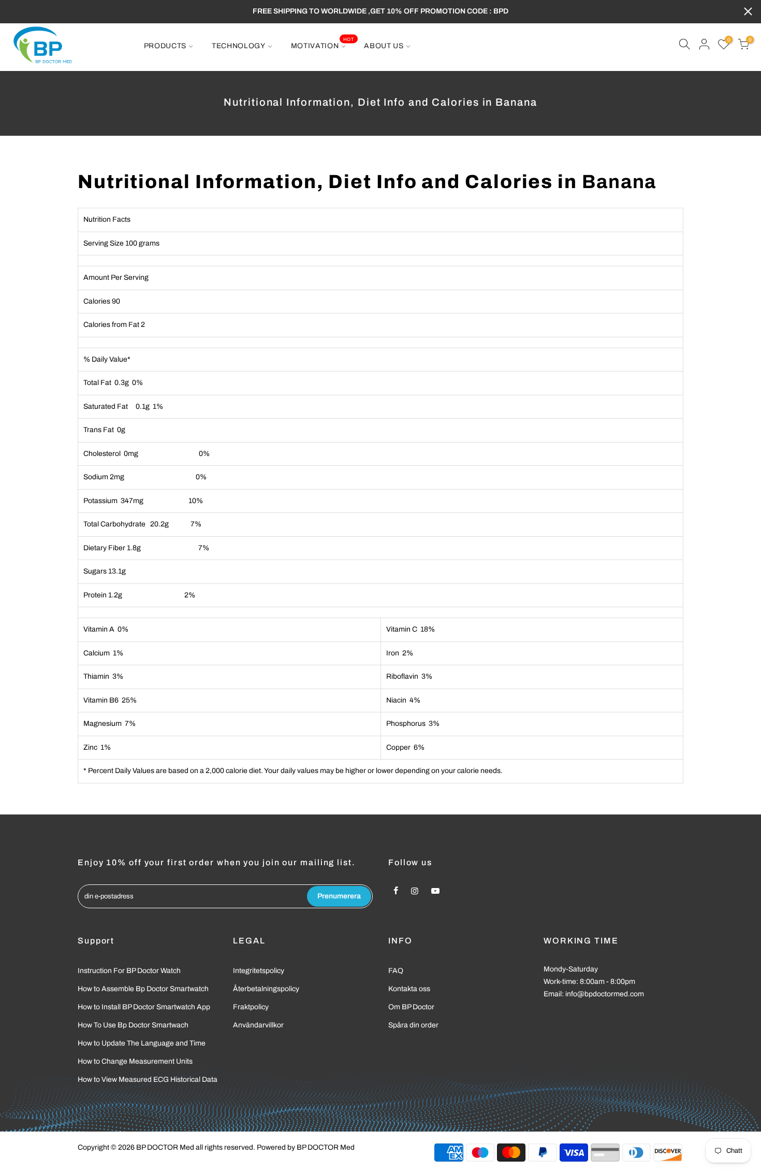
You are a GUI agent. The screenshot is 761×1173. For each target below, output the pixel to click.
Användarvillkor (258, 1025)
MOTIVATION (322, 43)
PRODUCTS (165, 46)
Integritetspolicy (258, 971)
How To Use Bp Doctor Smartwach (133, 1025)
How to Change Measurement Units (135, 1061)
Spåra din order (413, 1025)
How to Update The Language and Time (142, 1043)
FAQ (395, 971)
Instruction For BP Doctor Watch (129, 971)
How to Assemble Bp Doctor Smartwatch (143, 989)
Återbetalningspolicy (266, 989)
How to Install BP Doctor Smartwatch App (144, 1007)
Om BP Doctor (411, 1007)
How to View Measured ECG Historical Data (147, 1079)
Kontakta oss (409, 989)
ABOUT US (384, 46)
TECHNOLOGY (239, 46)
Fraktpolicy (251, 1007)
